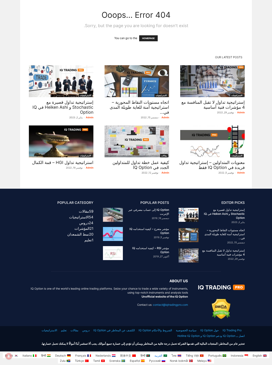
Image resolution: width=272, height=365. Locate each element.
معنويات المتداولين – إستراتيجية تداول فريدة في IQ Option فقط (212, 165)
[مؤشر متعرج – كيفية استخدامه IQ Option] (113, 234)
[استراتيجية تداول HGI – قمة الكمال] (60, 141)
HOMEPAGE (148, 38)
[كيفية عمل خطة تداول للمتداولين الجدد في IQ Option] (136, 141)
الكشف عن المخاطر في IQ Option (114, 330)
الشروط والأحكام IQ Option (155, 330)
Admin (89, 117)
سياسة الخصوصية (186, 330)
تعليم (64, 330)
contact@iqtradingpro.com (170, 304)
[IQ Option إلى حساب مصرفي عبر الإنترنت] (113, 215)
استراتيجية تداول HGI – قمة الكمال (62, 162)
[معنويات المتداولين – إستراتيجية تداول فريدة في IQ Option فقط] (212, 141)
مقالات (164, 155)
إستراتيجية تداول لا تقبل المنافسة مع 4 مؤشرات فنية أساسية (213, 105)
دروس (86, 330)
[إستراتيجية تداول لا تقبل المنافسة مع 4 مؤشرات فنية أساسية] (212, 81)
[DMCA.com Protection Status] (221, 318)
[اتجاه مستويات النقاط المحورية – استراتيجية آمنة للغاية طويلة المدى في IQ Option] (136, 81)
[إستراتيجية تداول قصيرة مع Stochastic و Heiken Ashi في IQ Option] (60, 81)
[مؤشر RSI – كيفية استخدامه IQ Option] (113, 253)
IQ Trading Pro (232, 330)
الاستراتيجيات (85, 95)
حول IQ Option (209, 330)
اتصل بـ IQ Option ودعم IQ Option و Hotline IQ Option (211, 335)
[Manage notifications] (9, 356)
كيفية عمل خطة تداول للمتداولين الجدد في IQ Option (141, 165)
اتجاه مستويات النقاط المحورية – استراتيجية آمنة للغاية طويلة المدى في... (139, 107)
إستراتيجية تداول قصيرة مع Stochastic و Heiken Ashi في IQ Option (62, 107)
